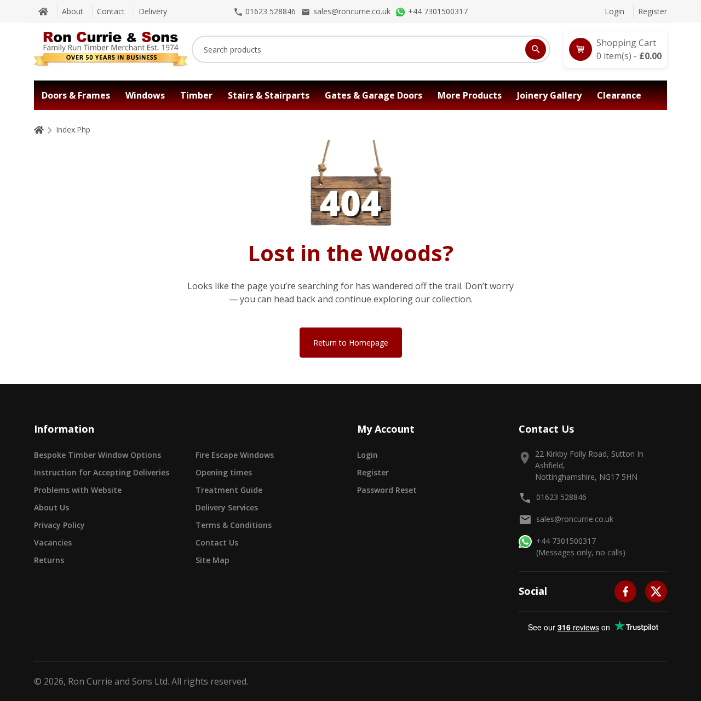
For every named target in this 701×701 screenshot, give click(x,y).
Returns (49, 560)
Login (614, 11)
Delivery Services (227, 507)
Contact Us (217, 542)
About (72, 11)
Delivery (153, 11)
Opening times (224, 472)
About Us (51, 507)
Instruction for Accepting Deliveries (101, 472)
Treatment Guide (229, 490)
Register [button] (373, 472)
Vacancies (53, 542)
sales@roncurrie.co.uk (574, 519)
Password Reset (387, 490)
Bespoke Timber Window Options (97, 455)
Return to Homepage (350, 342)
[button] (615, 49)
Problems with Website (78, 490)
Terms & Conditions (234, 525)
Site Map (212, 560)
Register (652, 11)
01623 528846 (561, 497)
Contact (111, 11)
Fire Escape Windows (235, 455)
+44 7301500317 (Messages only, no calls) (580, 547)
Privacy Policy (59, 525)
